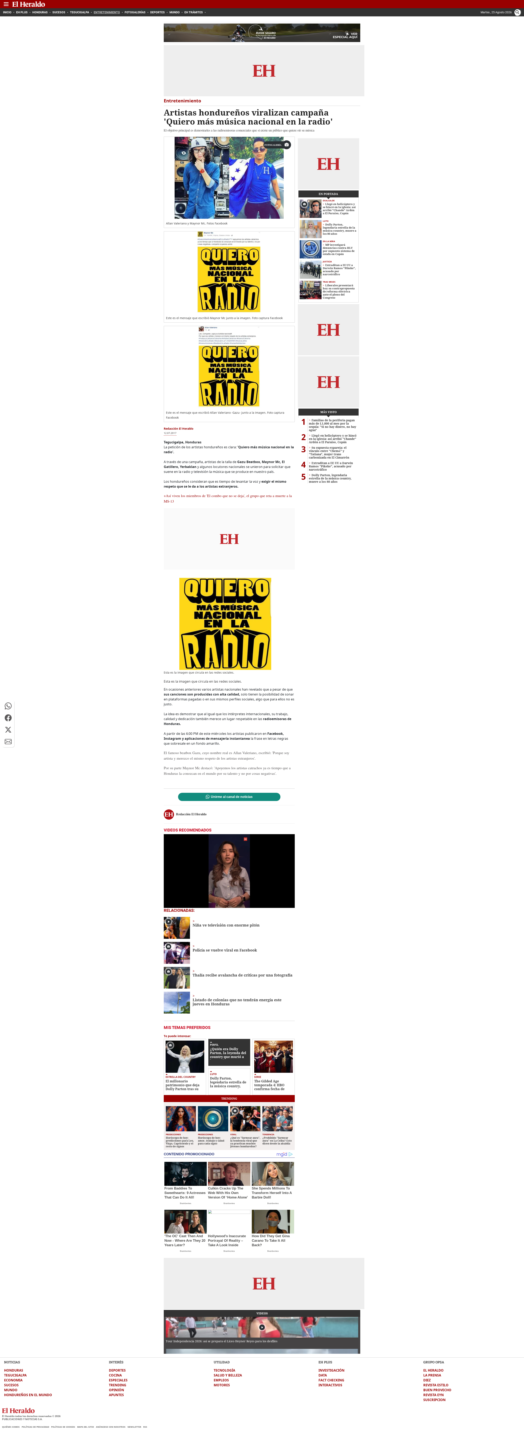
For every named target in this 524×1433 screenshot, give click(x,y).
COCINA (115, 1375)
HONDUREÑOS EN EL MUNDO (28, 1395)
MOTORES (222, 1385)
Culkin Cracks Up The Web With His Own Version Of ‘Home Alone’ (228, 1192)
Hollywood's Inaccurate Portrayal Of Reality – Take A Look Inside (227, 1240)
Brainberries (185, 1203)
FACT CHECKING (331, 1380)
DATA (322, 1375)
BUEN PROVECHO (437, 1390)
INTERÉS (116, 1362)
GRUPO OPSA (433, 1362)
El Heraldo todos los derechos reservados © (31, 1416)
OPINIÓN (116, 1390)
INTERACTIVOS (330, 1385)
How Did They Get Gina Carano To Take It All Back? (271, 1240)
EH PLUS (325, 1362)
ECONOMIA (13, 1380)
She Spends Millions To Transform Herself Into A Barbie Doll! (272, 1192)
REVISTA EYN (433, 1395)
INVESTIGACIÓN (331, 1370)
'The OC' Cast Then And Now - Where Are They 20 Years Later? (184, 1240)
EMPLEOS (221, 1380)
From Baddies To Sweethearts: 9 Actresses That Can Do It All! (185, 1192)
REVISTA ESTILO (435, 1385)
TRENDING (117, 1385)
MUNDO (10, 1390)
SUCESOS (11, 1385)
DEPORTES (117, 1370)
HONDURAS (13, 1370)
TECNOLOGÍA (224, 1370)
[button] (8, 706)
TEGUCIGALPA (15, 1375)
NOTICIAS (12, 1362)
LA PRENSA (432, 1375)
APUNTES (116, 1395)
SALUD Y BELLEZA (228, 1375)
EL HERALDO (433, 1370)
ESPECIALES (118, 1380)
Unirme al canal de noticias (232, 797)
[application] (229, 871)
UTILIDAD (222, 1362)
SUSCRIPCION (434, 1400)
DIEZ (427, 1380)
